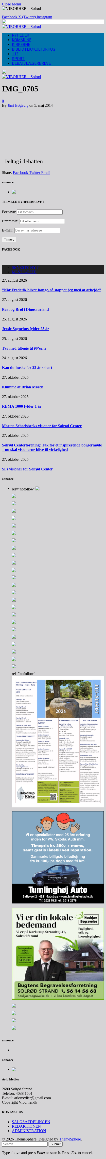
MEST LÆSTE (24, 272)
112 (15, 54)
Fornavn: (9, 212)
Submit (56, 1144)
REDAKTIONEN (26, 1126)
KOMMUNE (21, 40)
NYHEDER (20, 35)
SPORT (18, 58)
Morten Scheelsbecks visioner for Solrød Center (42, 426)
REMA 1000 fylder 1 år (21, 406)
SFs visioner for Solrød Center (27, 469)
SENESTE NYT (25, 267)
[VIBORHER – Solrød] (21, 26)
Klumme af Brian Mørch (22, 387)
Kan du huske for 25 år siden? (27, 367)
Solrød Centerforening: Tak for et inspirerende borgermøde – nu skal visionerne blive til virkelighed (52, 447)
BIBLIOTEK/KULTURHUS (33, 49)
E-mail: (8, 230)
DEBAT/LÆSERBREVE (31, 63)
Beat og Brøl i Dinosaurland (25, 309)
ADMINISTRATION (29, 1131)
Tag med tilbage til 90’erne (24, 348)
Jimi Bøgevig (18, 105)
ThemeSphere (70, 1139)
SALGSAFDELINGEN (31, 1122)
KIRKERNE (21, 44)
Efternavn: (10, 221)
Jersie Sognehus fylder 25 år (25, 329)
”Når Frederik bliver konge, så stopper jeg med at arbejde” (51, 290)
